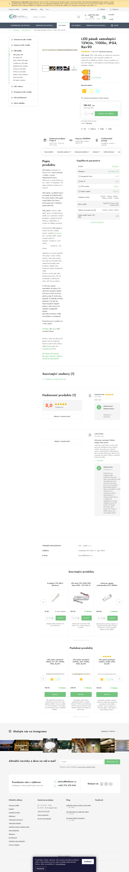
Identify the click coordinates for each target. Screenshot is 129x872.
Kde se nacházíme (43, 815)
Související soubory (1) (63, 152)
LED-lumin (89, 123)
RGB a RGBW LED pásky (20, 60)
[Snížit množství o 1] (86, 113)
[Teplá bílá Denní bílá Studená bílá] (55, 674)
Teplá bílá (52, 679)
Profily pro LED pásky (19, 72)
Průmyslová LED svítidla (23, 92)
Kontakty (24, 9)
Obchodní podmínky (15, 823)
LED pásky (18, 51)
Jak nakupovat (13, 838)
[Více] (114, 25)
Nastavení (40, 869)
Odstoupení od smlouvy (16, 820)
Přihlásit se (112, 762)
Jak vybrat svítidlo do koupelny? (75, 818)
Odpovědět (100, 460)
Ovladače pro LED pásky (20, 63)
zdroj (54, 329)
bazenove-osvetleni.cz (64, 856)
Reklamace (12, 816)
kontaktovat (46, 349)
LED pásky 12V (18, 55)
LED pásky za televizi (19, 80)
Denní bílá (55, 679)
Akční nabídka (19, 103)
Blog (41, 9)
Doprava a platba (14, 9)
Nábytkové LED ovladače (20, 66)
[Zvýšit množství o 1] (92, 113)
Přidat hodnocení (62, 416)
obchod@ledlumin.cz (67, 781)
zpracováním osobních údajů (86, 767)
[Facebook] (101, 783)
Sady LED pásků (17, 77)
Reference (34, 9)
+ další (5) (74, 70)
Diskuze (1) (96, 152)
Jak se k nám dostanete (44, 819)
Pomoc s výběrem (14, 845)
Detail (55, 694)
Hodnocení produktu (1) (82, 152)
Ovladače (58, 233)
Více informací (60, 864)
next (119, 602)
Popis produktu (48, 152)
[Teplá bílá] (81, 674)
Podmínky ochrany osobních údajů (19, 827)
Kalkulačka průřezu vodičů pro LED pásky (78, 805)
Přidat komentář (62, 441)
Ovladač (45, 329)
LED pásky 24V (17, 57)
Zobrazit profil (108, 731)
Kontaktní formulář (14, 813)
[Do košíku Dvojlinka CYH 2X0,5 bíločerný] (61, 618)
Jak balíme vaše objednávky (17, 841)
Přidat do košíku (106, 114)
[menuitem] (21, 25)
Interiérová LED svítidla (22, 39)
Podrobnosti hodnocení (105, 51)
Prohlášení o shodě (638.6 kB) (55, 379)
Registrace (115, 9)
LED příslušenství (20, 98)
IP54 (117, 181)
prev (43, 602)
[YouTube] (110, 783)
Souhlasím (88, 861)
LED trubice (18, 86)
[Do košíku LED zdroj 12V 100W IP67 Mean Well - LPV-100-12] (86, 618)
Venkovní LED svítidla (22, 45)
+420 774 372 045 (93, 16)
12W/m (116, 186)
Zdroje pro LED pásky (19, 69)
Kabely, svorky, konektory (20, 74)
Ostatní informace (109, 152)
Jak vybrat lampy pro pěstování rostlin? (77, 812)
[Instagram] (106, 783)
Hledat (78, 17)
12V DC (116, 191)
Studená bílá (59, 679)
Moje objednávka (14, 830)
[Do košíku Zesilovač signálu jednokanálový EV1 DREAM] (112, 618)
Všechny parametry (97, 222)
